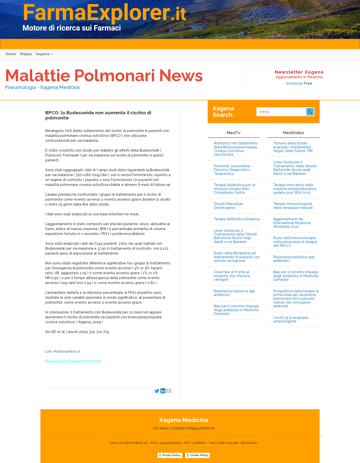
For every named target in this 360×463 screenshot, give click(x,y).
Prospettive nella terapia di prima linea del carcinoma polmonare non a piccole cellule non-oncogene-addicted (296, 298)
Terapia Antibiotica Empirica (237, 219)
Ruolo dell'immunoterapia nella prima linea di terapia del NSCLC (295, 241)
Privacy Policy (171, 455)
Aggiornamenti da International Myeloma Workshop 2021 (292, 223)
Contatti (178, 428)
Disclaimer (249, 443)
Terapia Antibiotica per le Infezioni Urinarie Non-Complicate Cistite (234, 188)
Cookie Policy (199, 455)
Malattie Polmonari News (104, 75)
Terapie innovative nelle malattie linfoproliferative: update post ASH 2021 (295, 188)
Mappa (26, 54)
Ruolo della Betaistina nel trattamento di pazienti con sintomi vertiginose (237, 257)
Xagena (43, 54)
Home (11, 54)
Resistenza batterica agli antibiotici (234, 293)
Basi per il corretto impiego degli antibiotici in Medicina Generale (236, 310)
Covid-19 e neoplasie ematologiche (291, 319)
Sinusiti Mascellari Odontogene (228, 205)
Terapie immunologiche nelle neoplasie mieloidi (293, 205)
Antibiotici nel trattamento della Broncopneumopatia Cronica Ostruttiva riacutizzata (236, 148)
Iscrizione (299, 83)
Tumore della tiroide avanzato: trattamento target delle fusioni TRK (293, 147)
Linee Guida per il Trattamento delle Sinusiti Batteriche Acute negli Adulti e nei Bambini (235, 236)
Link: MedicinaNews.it (62, 351)
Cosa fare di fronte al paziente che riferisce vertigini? (232, 276)
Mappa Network (201, 428)
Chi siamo (161, 428)
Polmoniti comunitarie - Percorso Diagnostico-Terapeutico (233, 170)
